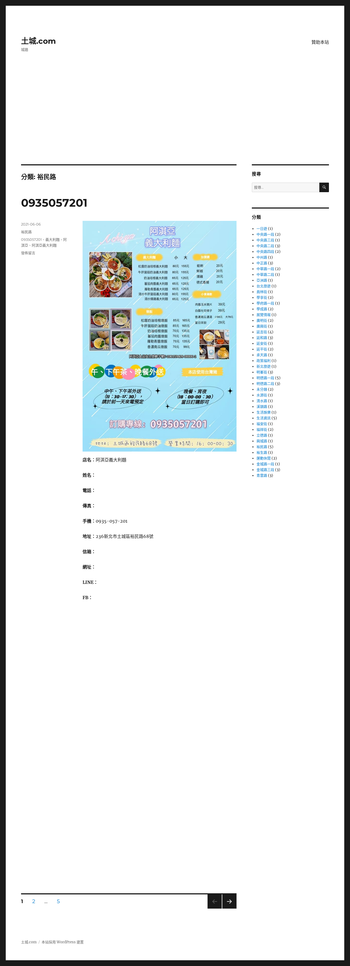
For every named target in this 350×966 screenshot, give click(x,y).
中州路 (261, 257)
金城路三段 (265, 469)
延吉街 (261, 332)
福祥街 (261, 429)
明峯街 (261, 372)
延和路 (261, 337)
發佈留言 (28, 253)
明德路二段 (265, 383)
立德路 (261, 435)
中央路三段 (265, 240)
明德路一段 (265, 378)
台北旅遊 (263, 286)
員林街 (261, 291)
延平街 (261, 349)
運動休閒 (263, 458)
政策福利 (263, 360)
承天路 (261, 355)
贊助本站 (320, 42)
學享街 (261, 297)
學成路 (261, 309)
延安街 (261, 343)
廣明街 (261, 320)
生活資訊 (263, 418)
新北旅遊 (263, 366)
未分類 (261, 389)
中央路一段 (265, 234)
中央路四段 (265, 251)
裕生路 (261, 452)
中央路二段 (265, 246)
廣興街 (261, 326)
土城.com (38, 41)
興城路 (261, 441)
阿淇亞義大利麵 (44, 245)
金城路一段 (265, 464)
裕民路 (26, 232)
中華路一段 (265, 269)
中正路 (261, 263)
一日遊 (261, 228)
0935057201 (54, 202)
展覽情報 (263, 314)
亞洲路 (261, 280)
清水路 (261, 401)
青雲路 (261, 475)
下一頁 (227, 908)
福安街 (261, 423)
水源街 (261, 395)
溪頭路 (261, 406)
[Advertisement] (175, 124)
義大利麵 (52, 239)
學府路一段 (265, 303)
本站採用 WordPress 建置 (63, 942)
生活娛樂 (263, 412)
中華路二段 (265, 274)
